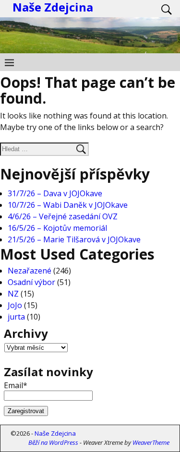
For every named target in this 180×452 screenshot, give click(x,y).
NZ (13, 293)
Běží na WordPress (53, 442)
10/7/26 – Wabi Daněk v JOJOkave (68, 205)
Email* (15, 385)
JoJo (15, 305)
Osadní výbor (31, 282)
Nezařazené (29, 270)
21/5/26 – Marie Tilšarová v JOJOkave (74, 239)
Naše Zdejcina (55, 433)
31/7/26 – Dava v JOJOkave (55, 193)
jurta (16, 316)
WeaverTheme (150, 442)
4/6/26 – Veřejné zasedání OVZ (63, 216)
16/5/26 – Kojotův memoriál (57, 228)
